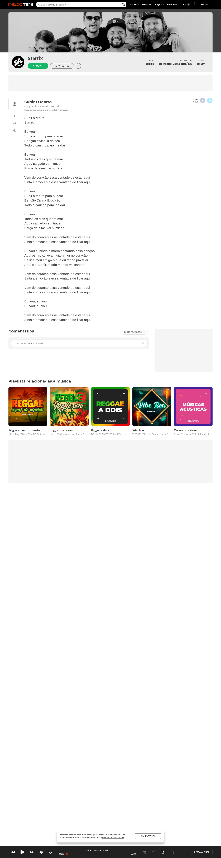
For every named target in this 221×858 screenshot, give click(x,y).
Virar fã (63, 66)
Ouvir (39, 66)
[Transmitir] (181, 852)
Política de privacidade (113, 837)
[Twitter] (210, 100)
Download (163, 852)
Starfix (35, 58)
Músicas (146, 4)
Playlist (172, 852)
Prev (13, 852)
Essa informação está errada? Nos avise (46, 110)
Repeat (153, 852)
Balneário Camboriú (172, 63)
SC (190, 63)
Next (31, 852)
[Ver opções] (78, 66)
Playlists (159, 4)
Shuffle (144, 852)
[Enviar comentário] (144, 343)
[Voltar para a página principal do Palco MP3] (21, 4)
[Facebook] (202, 100)
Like (50, 852)
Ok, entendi (148, 836)
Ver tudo (55, 106)
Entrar (204, 4)
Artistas (134, 4)
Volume (41, 852)
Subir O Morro (93, 850)
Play (22, 852)
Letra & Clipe (201, 852)
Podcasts (172, 4)
